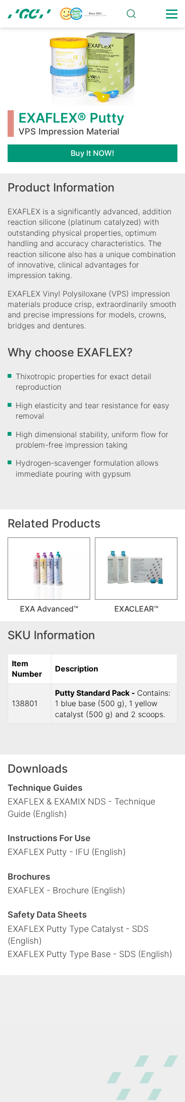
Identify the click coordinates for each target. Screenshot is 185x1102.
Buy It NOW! (92, 153)
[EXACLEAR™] (136, 568)
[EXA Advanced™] (49, 568)
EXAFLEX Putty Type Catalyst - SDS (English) (78, 935)
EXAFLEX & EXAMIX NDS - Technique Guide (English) (81, 807)
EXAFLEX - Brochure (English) (66, 890)
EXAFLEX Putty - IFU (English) (67, 852)
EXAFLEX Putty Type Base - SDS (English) (90, 954)
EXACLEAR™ (136, 608)
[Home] (57, 14)
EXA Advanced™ (49, 608)
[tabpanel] (49, 575)
